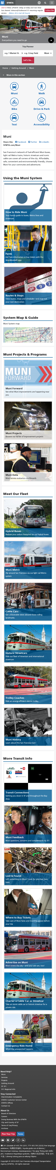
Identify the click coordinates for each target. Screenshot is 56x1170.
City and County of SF (10, 1122)
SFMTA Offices (7, 1103)
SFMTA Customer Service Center (14, 1100)
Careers (4, 1116)
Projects (4, 1080)
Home (5, 68)
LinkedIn (45, 142)
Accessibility (42, 124)
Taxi (14, 124)
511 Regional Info (8, 1089)
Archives (4, 1128)
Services (4, 1077)
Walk (42, 93)
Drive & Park (42, 108)
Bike (14, 108)
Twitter (34, 142)
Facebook (22, 142)
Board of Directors (8, 1113)
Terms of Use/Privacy (9, 1125)
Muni (14, 93)
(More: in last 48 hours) (19, 13)
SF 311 (4, 1086)
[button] (39, 3)
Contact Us (5, 1106)
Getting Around (18, 68)
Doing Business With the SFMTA (14, 1119)
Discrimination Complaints (11, 1097)
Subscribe (49, 10)
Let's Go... (28, 60)
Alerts (3, 8)
